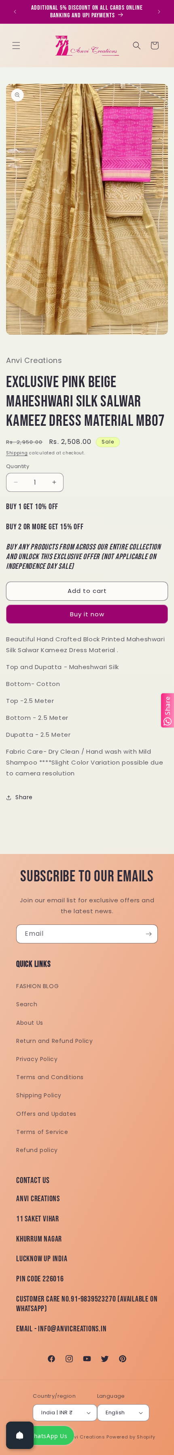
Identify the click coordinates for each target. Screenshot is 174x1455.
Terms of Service (42, 1132)
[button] (16, 45)
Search (27, 1004)
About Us (29, 1023)
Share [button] (24, 797)
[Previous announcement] (15, 12)
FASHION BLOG (37, 986)
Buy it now (87, 614)
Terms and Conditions (50, 1077)
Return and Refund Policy (54, 1041)
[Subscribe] (148, 933)
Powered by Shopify (130, 1437)
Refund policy (37, 1150)
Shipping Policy (39, 1095)
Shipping (17, 453)
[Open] (20, 1435)
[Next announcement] (159, 12)
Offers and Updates (46, 1114)
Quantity (17, 466)
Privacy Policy (36, 1059)
